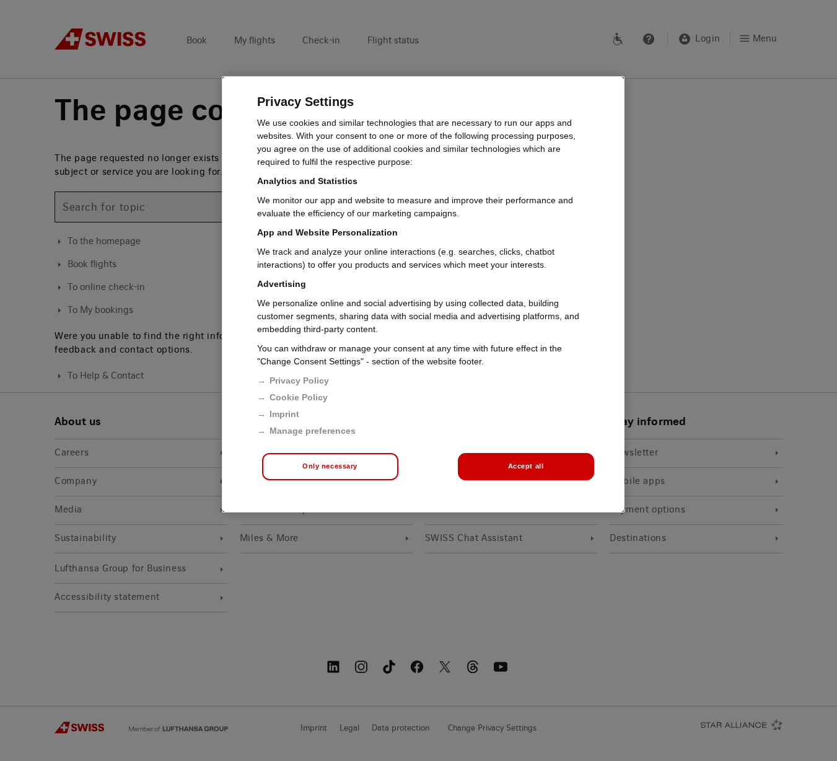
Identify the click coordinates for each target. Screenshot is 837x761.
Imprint (284, 414)
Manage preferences (313, 431)
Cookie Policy (299, 397)
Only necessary (329, 466)
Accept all (526, 466)
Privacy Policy (299, 380)
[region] (423, 294)
